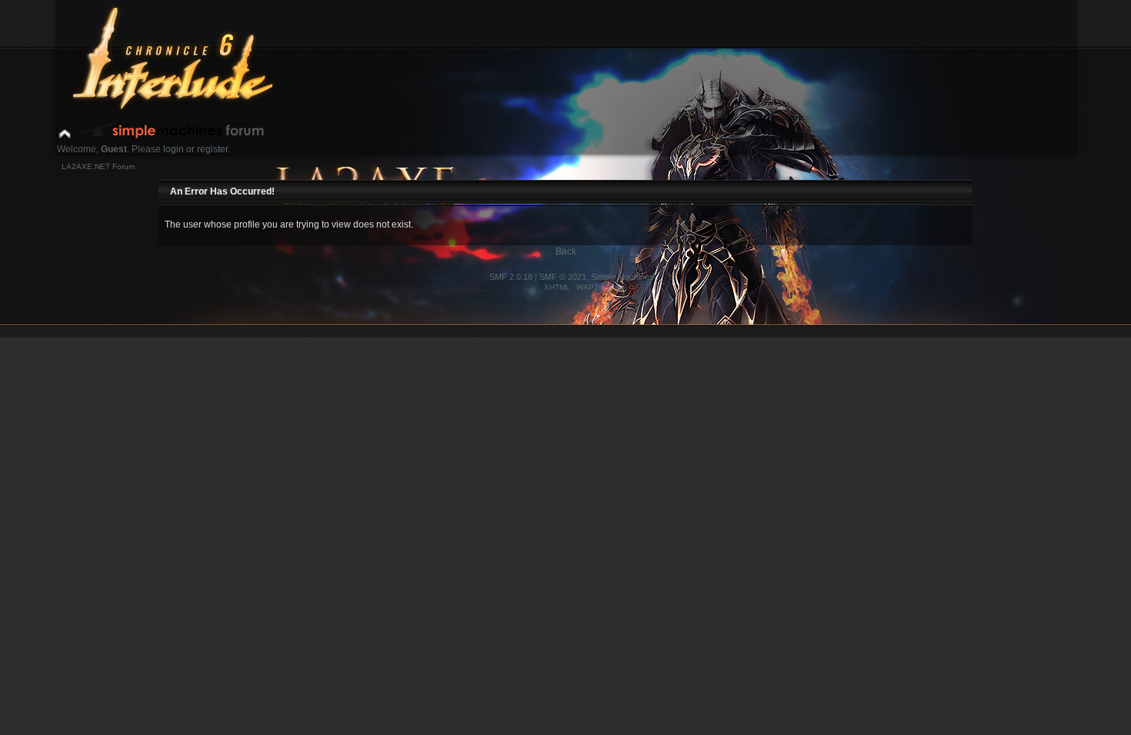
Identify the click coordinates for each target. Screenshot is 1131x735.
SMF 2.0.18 (510, 276)
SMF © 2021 (562, 276)
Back (565, 251)
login (173, 149)
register (212, 149)
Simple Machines (622, 276)
